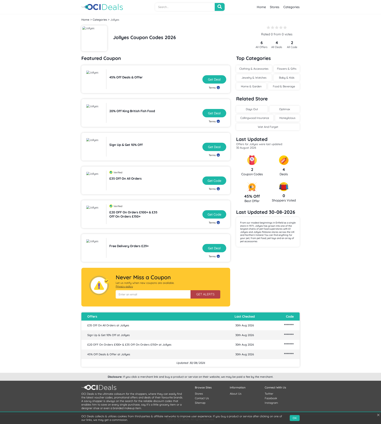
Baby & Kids (286, 77)
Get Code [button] (214, 181)
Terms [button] (212, 87)
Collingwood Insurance (254, 118)
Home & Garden (251, 86)
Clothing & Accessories (253, 68)
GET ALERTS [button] (205, 294)
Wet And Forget (268, 127)
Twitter (269, 393)
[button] (153, 294)
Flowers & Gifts (286, 68)
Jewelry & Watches (254, 77)
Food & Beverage (284, 86)
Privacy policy (124, 286)
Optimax (284, 109)
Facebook (271, 398)
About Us (235, 393)
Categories (291, 7)
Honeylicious (287, 118)
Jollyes (114, 19)
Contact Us (202, 398)
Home (261, 7)
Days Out (252, 109)
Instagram (271, 403)
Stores (274, 7)
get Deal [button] (214, 79)
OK (295, 418)
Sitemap (200, 403)
